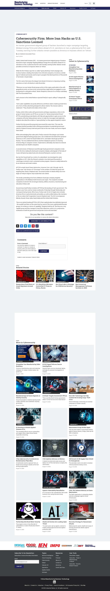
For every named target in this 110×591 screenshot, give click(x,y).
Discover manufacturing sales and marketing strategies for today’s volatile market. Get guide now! (28, 370)
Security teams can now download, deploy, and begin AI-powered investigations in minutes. (54, 370)
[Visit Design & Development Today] (20, 545)
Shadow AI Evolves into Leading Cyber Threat (55, 523)
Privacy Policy (48, 585)
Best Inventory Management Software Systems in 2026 (84, 286)
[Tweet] (29, 225)
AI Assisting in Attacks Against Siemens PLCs (26, 428)
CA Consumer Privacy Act (72, 585)
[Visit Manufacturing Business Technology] (90, 545)
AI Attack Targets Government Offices (75, 97)
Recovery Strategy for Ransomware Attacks (80, 523)
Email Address (42, 243)
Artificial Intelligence (23, 392)
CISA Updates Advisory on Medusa (54, 459)
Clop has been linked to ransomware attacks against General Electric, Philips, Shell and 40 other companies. (81, 431)
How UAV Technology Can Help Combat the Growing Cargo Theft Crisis (79, 397)
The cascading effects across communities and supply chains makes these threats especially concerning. (28, 433)
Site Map (83, 585)
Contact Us (34, 585)
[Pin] (33, 225)
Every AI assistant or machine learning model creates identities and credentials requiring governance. (28, 401)
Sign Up (19, 566)
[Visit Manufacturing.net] (78, 545)
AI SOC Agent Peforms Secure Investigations (76, 77)
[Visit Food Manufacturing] (31, 545)
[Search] (90, 3)
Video (71, 456)
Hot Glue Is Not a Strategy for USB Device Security (65, 285)
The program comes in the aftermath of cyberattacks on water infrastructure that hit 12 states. (28, 525)
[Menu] (93, 3)
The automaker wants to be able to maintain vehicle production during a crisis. (80, 463)
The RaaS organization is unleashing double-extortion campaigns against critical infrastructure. (81, 496)
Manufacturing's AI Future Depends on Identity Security (75, 88)
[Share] (21, 225)
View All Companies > (81, 118)
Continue (43, 251)
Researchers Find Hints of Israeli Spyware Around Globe (25, 286)
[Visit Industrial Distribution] (67, 545)
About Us (27, 585)
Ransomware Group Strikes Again (79, 427)
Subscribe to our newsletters (42, 221)
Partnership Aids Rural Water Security (28, 522)
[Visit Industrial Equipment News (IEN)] (42, 545)
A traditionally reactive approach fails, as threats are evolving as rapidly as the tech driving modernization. (27, 464)
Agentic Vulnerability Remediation (53, 490)
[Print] (17, 225)
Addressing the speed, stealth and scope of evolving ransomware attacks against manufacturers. (81, 527)
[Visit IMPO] (55, 545)
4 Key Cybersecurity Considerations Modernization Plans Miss (27, 460)
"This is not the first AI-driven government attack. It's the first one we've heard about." (54, 398)
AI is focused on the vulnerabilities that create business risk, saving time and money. (55, 493)
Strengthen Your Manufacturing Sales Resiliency (75, 69)
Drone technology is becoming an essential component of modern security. (80, 402)
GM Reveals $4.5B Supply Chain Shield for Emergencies (81, 460)
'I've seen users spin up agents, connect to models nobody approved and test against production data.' (54, 527)
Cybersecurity (21, 34)
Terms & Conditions (59, 585)
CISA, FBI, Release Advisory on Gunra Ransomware (81, 491)
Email (16, 558)
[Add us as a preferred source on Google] (37, 225)
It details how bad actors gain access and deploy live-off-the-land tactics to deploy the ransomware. (55, 462)
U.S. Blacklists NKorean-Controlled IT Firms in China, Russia (44, 286)
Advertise (40, 585)
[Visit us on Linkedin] (54, 582)
